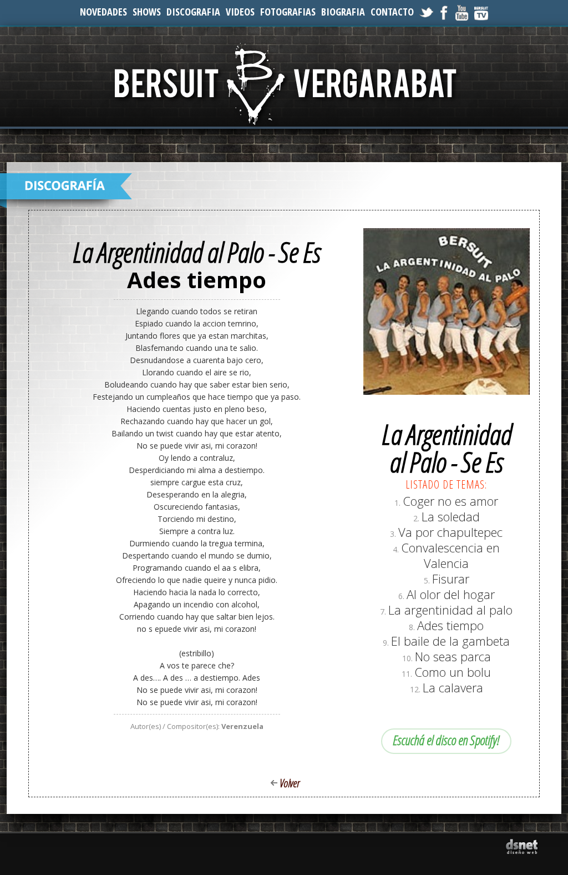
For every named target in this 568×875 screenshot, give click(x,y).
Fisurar (450, 578)
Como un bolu (452, 671)
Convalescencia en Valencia (450, 555)
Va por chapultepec (450, 532)
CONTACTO (392, 11)
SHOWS (147, 11)
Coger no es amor (450, 500)
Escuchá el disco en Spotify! (446, 740)
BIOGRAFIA (343, 11)
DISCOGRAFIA (193, 11)
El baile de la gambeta (450, 640)
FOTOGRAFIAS (288, 11)
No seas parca (453, 656)
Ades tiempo (450, 625)
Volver (290, 783)
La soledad (451, 516)
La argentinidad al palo (450, 609)
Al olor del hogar (451, 594)
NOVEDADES (103, 11)
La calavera (453, 687)
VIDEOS (240, 11)
